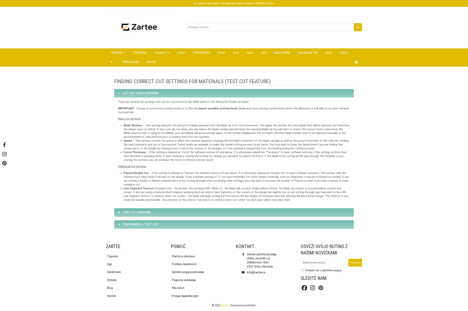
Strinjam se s (323, 270)
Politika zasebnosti (184, 264)
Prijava (355, 262)
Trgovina (112, 256)
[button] (356, 62)
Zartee (225, 305)
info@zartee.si (256, 272)
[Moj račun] (112, 62)
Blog (110, 288)
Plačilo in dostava (183, 256)
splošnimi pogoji (331, 270)
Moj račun (178, 288)
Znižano (112, 280)
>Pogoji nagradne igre (184, 296)
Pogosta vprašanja (184, 280)
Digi (109, 264)
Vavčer (111, 296)
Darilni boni (114, 272)
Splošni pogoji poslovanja (188, 272)
